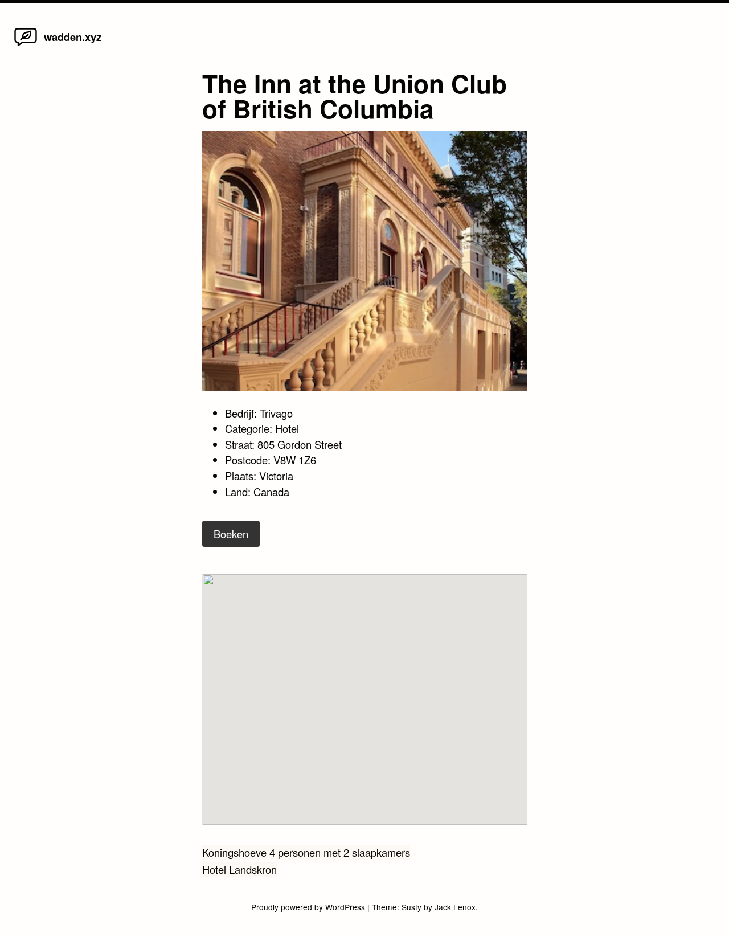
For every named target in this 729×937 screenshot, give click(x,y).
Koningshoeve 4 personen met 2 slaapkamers (306, 852)
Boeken (231, 533)
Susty (411, 907)
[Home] (25, 45)
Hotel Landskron (239, 869)
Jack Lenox (455, 907)
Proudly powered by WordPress (309, 907)
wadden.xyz (72, 36)
